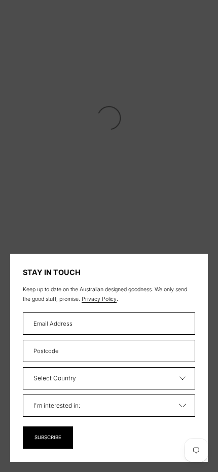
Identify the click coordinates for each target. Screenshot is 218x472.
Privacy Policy (99, 299)
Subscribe (47, 437)
